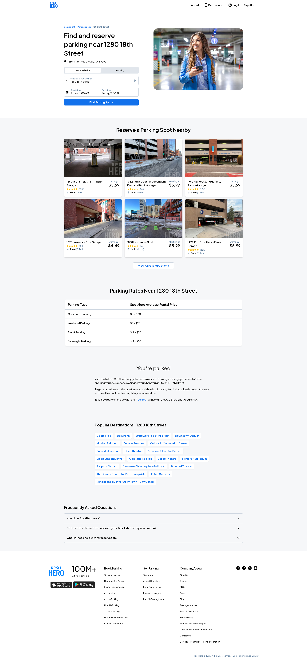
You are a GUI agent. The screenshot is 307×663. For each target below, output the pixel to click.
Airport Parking (111, 599)
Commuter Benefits (113, 623)
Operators (148, 575)
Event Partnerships (152, 587)
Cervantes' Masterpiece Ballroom (144, 466)
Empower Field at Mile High (152, 435)
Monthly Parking (111, 605)
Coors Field (104, 435)
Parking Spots (84, 27)
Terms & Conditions (189, 611)
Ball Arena (123, 435)
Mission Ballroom (107, 443)
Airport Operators (151, 581)
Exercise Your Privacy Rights (193, 623)
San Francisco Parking (114, 587)
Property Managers (152, 593)
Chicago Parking (112, 575)
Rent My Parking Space (154, 599)
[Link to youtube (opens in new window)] (255, 569)
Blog (182, 599)
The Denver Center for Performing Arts (121, 474)
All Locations (110, 593)
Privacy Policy (186, 617)
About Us (184, 575)
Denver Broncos (134, 443)
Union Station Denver (110, 458)
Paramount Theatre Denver (164, 451)
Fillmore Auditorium (194, 458)
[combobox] (101, 80)
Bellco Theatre (167, 458)
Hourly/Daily (82, 70)
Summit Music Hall (108, 451)
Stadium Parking (112, 611)
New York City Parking (114, 581)
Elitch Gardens (160, 474)
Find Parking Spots (101, 102)
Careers (184, 581)
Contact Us (185, 636)
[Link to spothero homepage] (56, 571)
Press (182, 593)
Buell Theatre (133, 451)
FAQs (182, 587)
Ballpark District (107, 466)
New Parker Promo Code (116, 617)
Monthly (120, 70)
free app (140, 399)
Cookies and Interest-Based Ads (196, 629)
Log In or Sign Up (243, 5)
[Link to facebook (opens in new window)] (238, 569)
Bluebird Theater (181, 466)
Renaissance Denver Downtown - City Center (125, 481)
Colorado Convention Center (169, 443)
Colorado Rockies (140, 458)
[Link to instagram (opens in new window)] (244, 569)
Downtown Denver (187, 435)
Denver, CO (69, 27)
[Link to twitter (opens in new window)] (250, 569)
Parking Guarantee (188, 605)
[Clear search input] (135, 80)
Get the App (215, 5)
